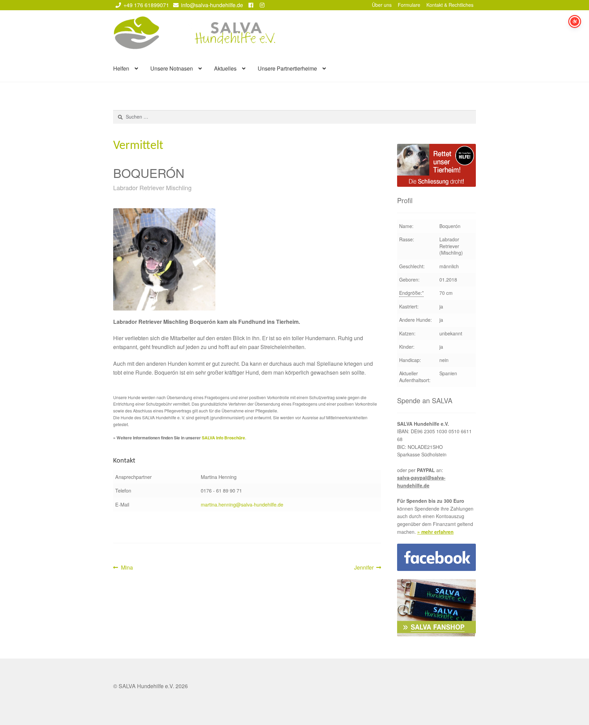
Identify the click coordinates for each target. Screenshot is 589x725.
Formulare (409, 4)
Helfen (121, 68)
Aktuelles (225, 68)
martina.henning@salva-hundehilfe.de (242, 504)
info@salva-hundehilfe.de (212, 5)
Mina (127, 567)
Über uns (382, 4)
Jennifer (365, 567)
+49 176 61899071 (146, 5)
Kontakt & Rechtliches (449, 4)
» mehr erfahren (435, 531)
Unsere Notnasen (171, 68)
